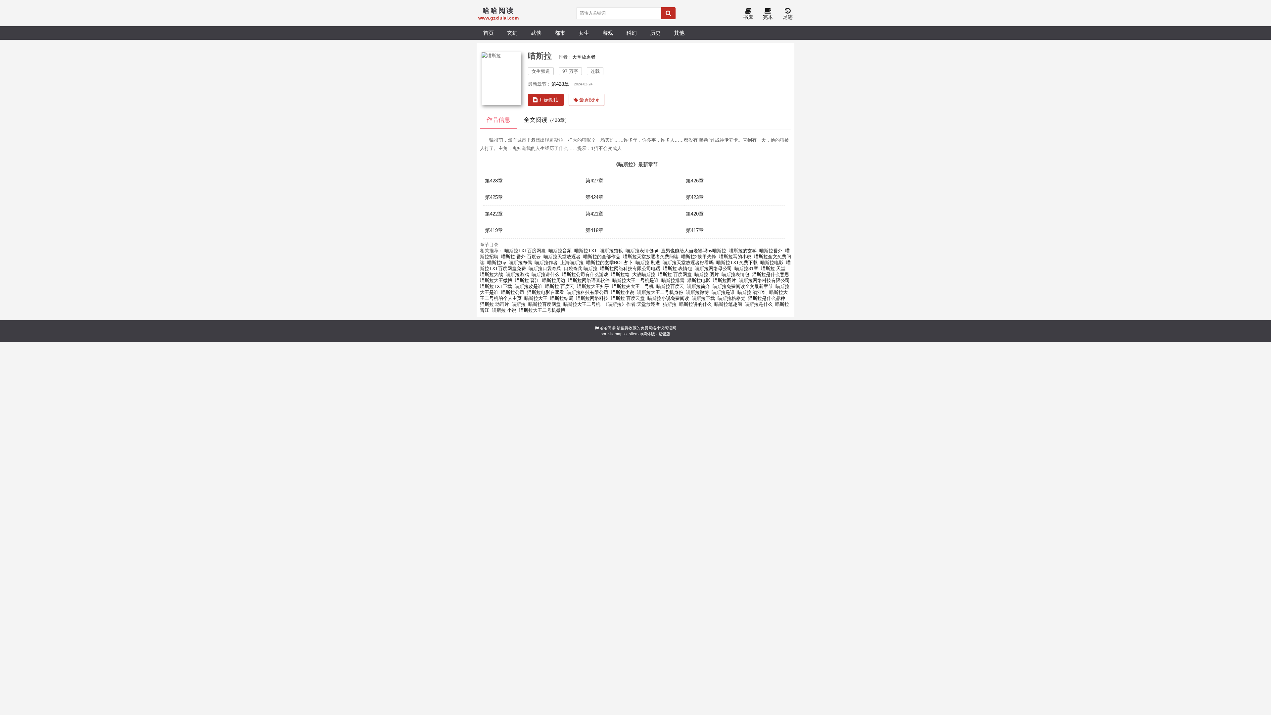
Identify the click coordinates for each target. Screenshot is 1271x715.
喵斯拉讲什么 (545, 274)
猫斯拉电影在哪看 (545, 292)
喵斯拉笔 (620, 274)
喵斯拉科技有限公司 (587, 292)
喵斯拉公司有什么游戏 (585, 274)
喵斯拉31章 (746, 268)
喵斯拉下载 (703, 298)
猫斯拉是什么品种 (766, 298)
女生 (584, 33)
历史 (655, 33)
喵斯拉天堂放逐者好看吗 (688, 262)
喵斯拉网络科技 (592, 298)
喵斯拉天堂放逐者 (562, 256)
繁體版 (664, 334)
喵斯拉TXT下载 (496, 286)
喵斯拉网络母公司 (713, 268)
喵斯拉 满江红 (752, 292)
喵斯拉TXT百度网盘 (525, 250)
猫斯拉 (670, 304)
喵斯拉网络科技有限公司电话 (630, 268)
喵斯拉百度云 (670, 286)
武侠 (536, 33)
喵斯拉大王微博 (496, 280)
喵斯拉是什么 (759, 304)
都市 (560, 33)
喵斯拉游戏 (517, 274)
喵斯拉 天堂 (773, 268)
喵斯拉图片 (724, 280)
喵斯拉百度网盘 (544, 304)
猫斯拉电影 (698, 280)
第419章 (494, 230)
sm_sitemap (612, 334)
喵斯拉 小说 (504, 310)
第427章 (594, 180)
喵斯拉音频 (560, 250)
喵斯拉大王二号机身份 (660, 292)
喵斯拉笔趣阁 (728, 304)
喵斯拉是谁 (723, 292)
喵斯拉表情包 (735, 274)
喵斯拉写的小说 (735, 256)
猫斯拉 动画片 (494, 304)
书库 (748, 17)
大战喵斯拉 (643, 274)
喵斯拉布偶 (520, 262)
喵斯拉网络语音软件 (589, 280)
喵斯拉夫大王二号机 (633, 286)
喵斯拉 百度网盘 (675, 274)
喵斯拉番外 (770, 250)
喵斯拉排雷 (672, 280)
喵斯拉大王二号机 (581, 304)
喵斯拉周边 (553, 280)
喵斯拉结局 (561, 298)
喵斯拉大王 (535, 298)
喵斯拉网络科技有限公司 (764, 280)
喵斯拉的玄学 (743, 250)
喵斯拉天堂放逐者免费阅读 (651, 256)
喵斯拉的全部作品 (601, 256)
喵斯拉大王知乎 (593, 286)
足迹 (788, 17)
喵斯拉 (519, 304)
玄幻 (512, 33)
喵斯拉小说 (622, 292)
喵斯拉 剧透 (648, 262)
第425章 (494, 197)
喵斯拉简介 (698, 286)
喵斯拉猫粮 (611, 250)
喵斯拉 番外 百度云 (521, 256)
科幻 (631, 33)
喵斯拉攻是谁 (528, 286)
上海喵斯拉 (572, 262)
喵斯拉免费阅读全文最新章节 (743, 286)
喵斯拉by (496, 262)
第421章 (594, 213)
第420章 (695, 213)
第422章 (494, 213)
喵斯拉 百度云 (559, 286)
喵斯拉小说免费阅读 (668, 298)
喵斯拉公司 (512, 292)
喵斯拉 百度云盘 (628, 298)
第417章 (695, 230)
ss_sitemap (633, 334)
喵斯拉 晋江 (527, 280)
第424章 (594, 197)
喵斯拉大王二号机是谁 (635, 280)
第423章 (695, 197)
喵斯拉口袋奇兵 (545, 268)
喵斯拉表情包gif (642, 250)
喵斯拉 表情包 (677, 268)
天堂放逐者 (583, 57)
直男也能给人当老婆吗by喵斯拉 (693, 250)
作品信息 (498, 120)
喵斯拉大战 (491, 274)
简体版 (649, 334)
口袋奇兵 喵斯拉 (580, 268)
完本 (768, 17)
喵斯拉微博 (697, 292)
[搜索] (668, 13)
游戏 (607, 33)
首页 (488, 33)
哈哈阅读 (608, 328)
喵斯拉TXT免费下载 (737, 262)
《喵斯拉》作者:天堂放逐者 (631, 304)
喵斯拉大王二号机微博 (542, 310)
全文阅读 (546, 120)
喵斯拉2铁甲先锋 (698, 256)
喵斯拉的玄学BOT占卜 (609, 262)
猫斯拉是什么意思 (770, 274)
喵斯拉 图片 (706, 274)
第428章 (560, 84)
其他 (679, 33)
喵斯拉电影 (771, 262)
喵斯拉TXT (585, 250)
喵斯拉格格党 (731, 298)
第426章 (695, 180)
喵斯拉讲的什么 (695, 304)
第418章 (594, 230)
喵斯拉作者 (546, 262)
